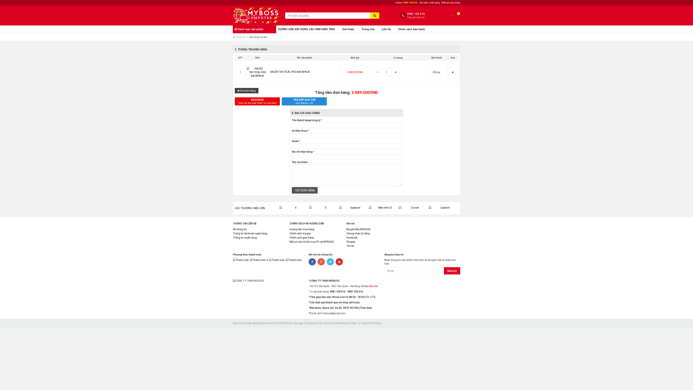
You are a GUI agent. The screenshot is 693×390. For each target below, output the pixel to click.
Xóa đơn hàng (247, 90)
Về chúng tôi (240, 229)
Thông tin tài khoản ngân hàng (250, 233)
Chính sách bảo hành (411, 29)
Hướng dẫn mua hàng (302, 229)
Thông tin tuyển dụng (245, 237)
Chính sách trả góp (300, 233)
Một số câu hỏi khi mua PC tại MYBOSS (312, 241)
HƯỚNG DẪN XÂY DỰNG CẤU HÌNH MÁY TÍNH (306, 29)
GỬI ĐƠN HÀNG (305, 190)
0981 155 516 (416, 14)
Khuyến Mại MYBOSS (358, 229)
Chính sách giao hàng (302, 237)
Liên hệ (386, 29)
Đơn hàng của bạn (258, 37)
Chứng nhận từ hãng (358, 233)
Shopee (350, 241)
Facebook (352, 237)
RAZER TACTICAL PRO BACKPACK (290, 71)
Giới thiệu (348, 29)
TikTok (350, 245)
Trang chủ (367, 29)
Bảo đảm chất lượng (430, 2)
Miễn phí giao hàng (451, 2)
